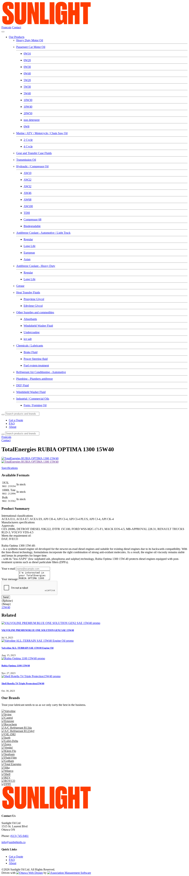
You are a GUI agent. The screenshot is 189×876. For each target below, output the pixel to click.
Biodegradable (32, 226)
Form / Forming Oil (35, 405)
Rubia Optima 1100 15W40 (15, 665)
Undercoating (31, 332)
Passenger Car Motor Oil (30, 46)
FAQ (12, 423)
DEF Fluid (22, 385)
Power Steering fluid (36, 358)
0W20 (27, 60)
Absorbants (30, 319)
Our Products (16, 37)
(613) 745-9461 (19, 835)
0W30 (27, 66)
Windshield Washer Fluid (38, 325)
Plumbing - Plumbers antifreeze (34, 378)
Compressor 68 (32, 219)
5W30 (27, 86)
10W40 (28, 106)
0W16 (27, 53)
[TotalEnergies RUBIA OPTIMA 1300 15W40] (30, 461)
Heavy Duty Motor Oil (29, 40)
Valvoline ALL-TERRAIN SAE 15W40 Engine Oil (27, 647)
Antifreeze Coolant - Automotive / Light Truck (43, 232)
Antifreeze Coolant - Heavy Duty (35, 265)
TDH (27, 212)
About (12, 426)
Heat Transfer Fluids (28, 292)
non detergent (31, 119)
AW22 (27, 179)
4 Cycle (28, 146)
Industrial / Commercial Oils (32, 398)
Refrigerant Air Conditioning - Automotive (41, 372)
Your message (9, 579)
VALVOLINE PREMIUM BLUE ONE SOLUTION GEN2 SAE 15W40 (37, 630)
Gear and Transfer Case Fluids (34, 153)
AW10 (27, 173)
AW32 (27, 186)
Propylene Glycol (34, 299)
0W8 (26, 126)
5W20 (27, 80)
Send (5, 597)
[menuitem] (16, 856)
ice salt (28, 338)
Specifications (9, 468)
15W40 (5, 607)
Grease (20, 285)
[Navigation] (2, 31)
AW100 (28, 206)
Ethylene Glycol (33, 305)
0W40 (27, 73)
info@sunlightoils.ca (13, 842)
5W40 (27, 93)
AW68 (27, 199)
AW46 (27, 192)
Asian (27, 259)
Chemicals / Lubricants (29, 345)
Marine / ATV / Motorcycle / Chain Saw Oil (42, 133)
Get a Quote (16, 420)
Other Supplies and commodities (35, 312)
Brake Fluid (30, 352)
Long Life (29, 246)
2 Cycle (28, 139)
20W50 (28, 113)
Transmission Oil (26, 159)
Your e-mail (8, 568)
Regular (28, 239)
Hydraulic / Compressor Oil (32, 166)
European (29, 252)
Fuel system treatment (36, 365)
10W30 (28, 100)
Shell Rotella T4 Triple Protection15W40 (22, 683)
